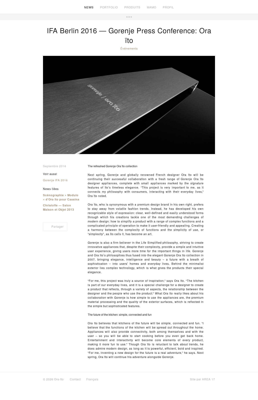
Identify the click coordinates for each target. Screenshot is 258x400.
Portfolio (109, 7)
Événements (129, 48)
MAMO (151, 7)
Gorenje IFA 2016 (55, 180)
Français (92, 379)
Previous (51, 105)
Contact (75, 379)
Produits (132, 7)
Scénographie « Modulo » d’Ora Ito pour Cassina (61, 197)
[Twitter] (172, 380)
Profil (168, 7)
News (89, 7)
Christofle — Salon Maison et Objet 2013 (58, 207)
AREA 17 (208, 379)
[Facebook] (164, 379)
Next (206, 105)
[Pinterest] (181, 379)
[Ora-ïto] (52, 6)
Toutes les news (129, 17)
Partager (57, 227)
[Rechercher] (213, 7)
